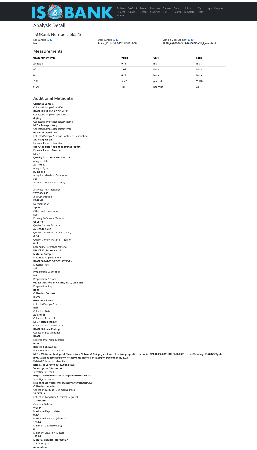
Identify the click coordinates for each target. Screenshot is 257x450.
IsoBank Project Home (121, 12)
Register (219, 8)
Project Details (144, 10)
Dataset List (167, 10)
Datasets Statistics (155, 10)
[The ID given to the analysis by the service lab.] (51, 39)
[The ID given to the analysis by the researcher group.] (117, 39)
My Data (200, 10)
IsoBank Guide (132, 10)
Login (209, 8)
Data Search (178, 10)
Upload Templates (190, 10)
